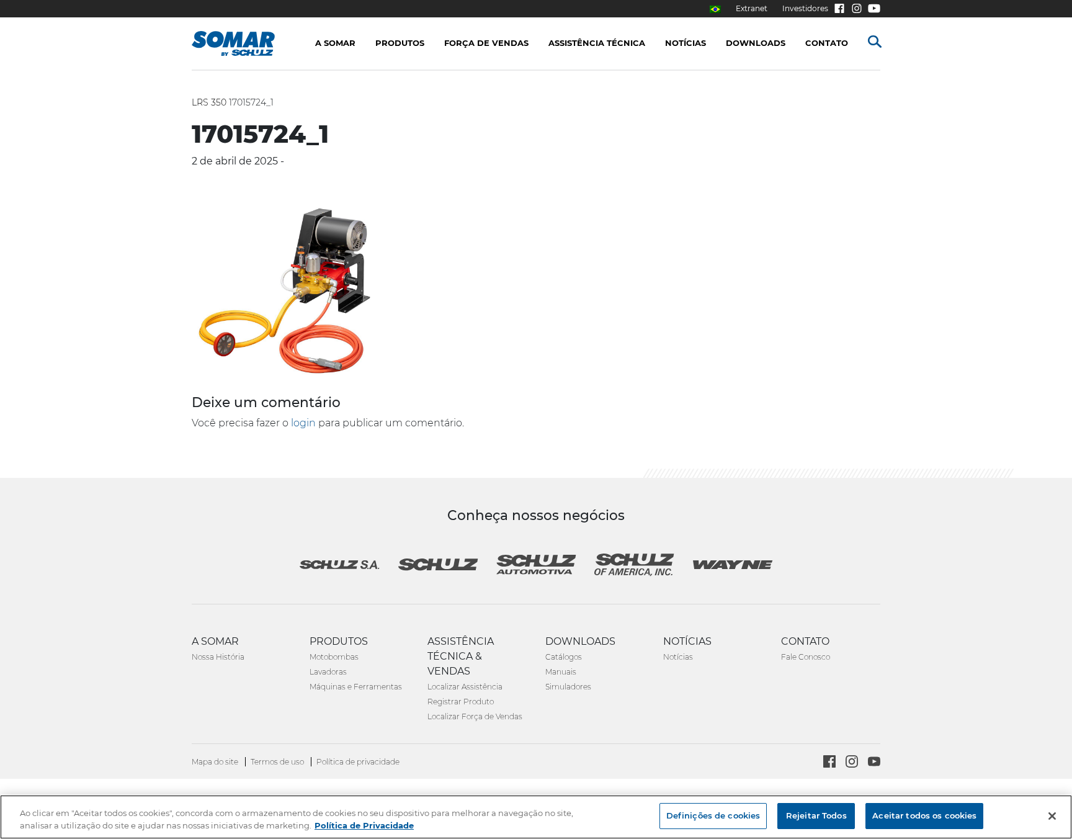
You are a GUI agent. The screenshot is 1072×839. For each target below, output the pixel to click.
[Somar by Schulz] (246, 43)
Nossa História (218, 657)
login (303, 423)
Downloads (755, 43)
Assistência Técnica (596, 43)
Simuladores (568, 686)
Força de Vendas (486, 43)
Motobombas (334, 657)
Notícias (678, 657)
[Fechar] (1052, 816)
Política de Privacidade (364, 825)
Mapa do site (216, 761)
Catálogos (563, 657)
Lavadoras (328, 671)
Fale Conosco (805, 657)
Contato (826, 43)
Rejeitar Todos (816, 815)
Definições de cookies (713, 815)
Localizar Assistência (464, 686)
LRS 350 (209, 102)
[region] (536, 817)
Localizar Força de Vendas (474, 716)
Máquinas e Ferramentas (356, 686)
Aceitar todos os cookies (924, 815)
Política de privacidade (358, 761)
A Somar (335, 43)
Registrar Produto (460, 701)
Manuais (560, 671)
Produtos (399, 43)
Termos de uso (278, 761)
